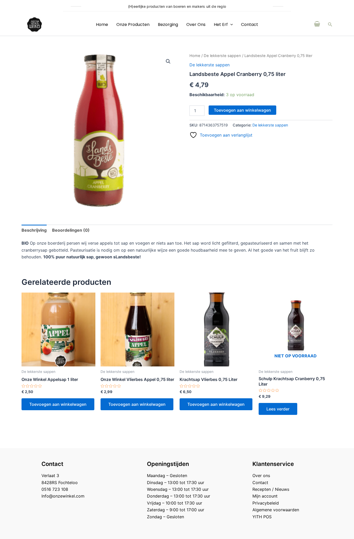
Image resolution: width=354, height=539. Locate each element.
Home (102, 24)
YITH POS (262, 516)
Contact (249, 24)
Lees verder (277, 409)
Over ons (196, 24)
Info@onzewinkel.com (62, 496)
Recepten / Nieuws (270, 489)
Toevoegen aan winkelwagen (242, 110)
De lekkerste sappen (222, 55)
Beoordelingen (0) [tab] (71, 230)
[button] (330, 24)
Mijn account (265, 496)
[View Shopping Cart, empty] (317, 24)
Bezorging (168, 24)
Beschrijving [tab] (34, 230)
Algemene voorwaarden (275, 509)
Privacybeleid (265, 503)
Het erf (221, 24)
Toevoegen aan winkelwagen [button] (58, 404)
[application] (230, 24)
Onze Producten (133, 24)
